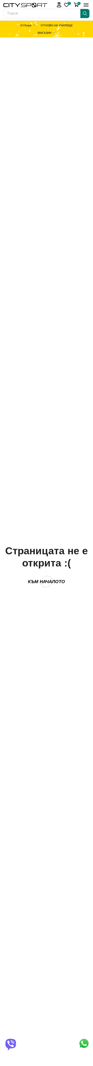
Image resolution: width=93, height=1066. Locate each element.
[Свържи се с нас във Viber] (11, 1044)
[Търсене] (84, 13)
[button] (59, 4)
